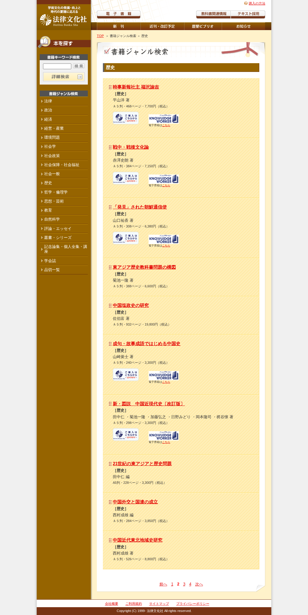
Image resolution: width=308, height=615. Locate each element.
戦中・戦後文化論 (131, 147)
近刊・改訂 (162, 26)
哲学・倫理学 (56, 192)
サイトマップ (159, 603)
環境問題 (52, 137)
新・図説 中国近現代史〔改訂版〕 (149, 403)
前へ (163, 584)
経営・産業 (54, 128)
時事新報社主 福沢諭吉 (136, 86)
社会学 (50, 146)
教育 (48, 210)
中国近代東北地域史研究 (137, 539)
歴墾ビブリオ (203, 26)
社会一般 (52, 174)
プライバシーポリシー (192, 603)
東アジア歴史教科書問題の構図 (144, 267)
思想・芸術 (54, 201)
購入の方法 (257, 3)
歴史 (48, 183)
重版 (243, 26)
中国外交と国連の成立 (135, 501)
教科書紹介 (248, 15)
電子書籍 (118, 15)
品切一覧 (52, 269)
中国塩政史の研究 (131, 305)
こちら (166, 125)
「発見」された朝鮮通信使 (140, 206)
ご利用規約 (133, 603)
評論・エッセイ (58, 228)
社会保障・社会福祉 (61, 164)
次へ (199, 584)
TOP (100, 36)
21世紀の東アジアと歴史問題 (142, 463)
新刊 (118, 26)
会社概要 (111, 603)
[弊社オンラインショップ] (126, 122)
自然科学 (52, 219)
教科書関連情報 (213, 15)
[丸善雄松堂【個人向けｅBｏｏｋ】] (164, 121)
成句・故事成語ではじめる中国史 (146, 343)
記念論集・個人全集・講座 (65, 249)
